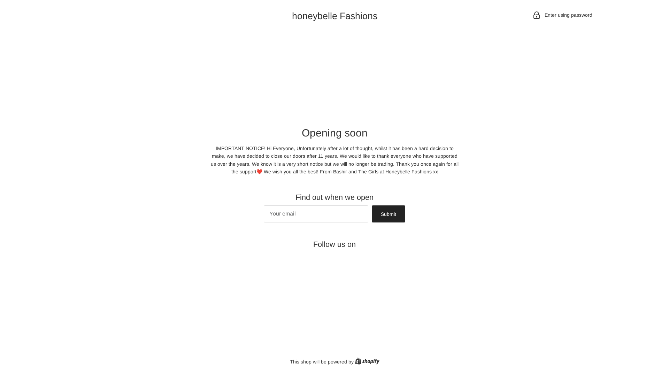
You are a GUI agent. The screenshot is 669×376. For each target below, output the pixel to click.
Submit (388, 214)
